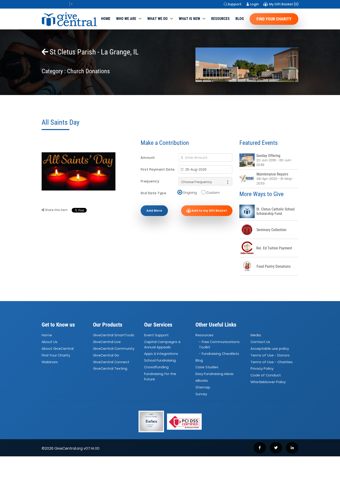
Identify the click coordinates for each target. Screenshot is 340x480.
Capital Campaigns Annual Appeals (162, 344)
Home (105, 18)
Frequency (150, 181)
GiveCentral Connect (111, 361)
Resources (220, 18)
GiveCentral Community (113, 348)
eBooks (201, 380)
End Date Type (153, 193)
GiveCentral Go (106, 355)
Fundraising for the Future (160, 376)
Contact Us (260, 341)
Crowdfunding (156, 367)
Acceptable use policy (269, 348)
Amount (148, 157)
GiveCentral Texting (110, 368)
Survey (201, 393)
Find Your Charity (274, 18)
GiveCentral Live (107, 341)
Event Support (156, 335)
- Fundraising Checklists (219, 353)
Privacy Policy (261, 368)
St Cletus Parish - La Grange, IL (93, 52)
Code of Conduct (265, 375)
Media (255, 335)
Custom (213, 192)
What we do (157, 18)
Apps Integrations (161, 353)
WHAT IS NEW (189, 18)
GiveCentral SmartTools (113, 335)
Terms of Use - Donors (270, 355)
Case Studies (206, 367)
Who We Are (126, 18)
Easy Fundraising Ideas (214, 373)
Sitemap (202, 387)
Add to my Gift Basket (209, 210)
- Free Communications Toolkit (219, 344)
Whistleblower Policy (268, 381)
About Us (49, 341)
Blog (239, 18)
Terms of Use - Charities (271, 361)
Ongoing (190, 192)
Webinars (50, 361)
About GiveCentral (58, 348)
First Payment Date (158, 169)
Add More (154, 210)
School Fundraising (160, 360)
